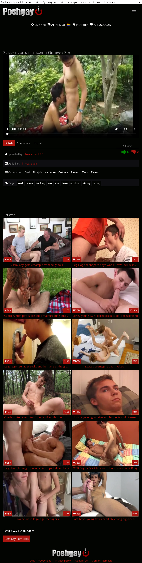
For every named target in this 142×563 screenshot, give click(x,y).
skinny (86, 183)
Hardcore (50, 172)
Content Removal (102, 560)
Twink (94, 172)
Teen (85, 172)
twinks (29, 183)
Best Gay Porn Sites (17, 538)
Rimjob (75, 172)
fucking (40, 183)
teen (65, 183)
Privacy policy (63, 560)
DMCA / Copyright (40, 560)
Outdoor (63, 172)
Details (9, 143)
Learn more (110, 2)
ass (57, 183)
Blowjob (37, 172)
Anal (27, 172)
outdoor (75, 183)
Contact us (81, 560)
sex (50, 183)
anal (20, 183)
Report (38, 143)
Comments (23, 143)
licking (96, 183)
